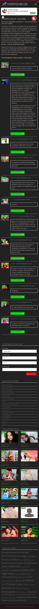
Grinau (4, 402)
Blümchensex (9, 556)
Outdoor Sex (21, 584)
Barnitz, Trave (30, 63)
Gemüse (5, 570)
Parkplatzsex (31, 584)
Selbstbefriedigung (7, 595)
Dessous (6, 559)
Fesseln (32, 560)
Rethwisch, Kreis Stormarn (10, 404)
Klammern (26, 574)
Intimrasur (18, 574)
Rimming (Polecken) (22, 588)
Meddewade (6, 396)
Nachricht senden (17, 74)
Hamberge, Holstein (8, 413)
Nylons (30, 580)
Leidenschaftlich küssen (8, 581)
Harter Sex (28, 570)
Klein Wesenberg (7, 390)
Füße (17, 566)
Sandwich (24, 592)
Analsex (5, 552)
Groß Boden (6, 418)
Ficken (4, 563)
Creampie (31, 556)
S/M (17, 592)
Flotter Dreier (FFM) (19, 563)
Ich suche (5, 348)
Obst (3, 584)
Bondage (22, 556)
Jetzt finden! (32, 374)
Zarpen (4, 421)
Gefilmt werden (25, 567)
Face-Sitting (24, 560)
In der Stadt (5, 366)
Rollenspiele (8, 591)
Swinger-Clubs (12, 597)
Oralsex (11, 584)
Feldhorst (5, 424)
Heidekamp (5, 410)
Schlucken (32, 592)
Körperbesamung (9, 577)
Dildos (15, 559)
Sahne (20, 592)
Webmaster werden (28, 606)
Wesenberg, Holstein (8, 393)
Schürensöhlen (6, 407)
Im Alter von (5, 355)
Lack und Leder (25, 577)
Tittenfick (20, 597)
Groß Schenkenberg (8, 399)
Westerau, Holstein (7, 388)
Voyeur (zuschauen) (10, 600)
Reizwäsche (8, 588)
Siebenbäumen (6, 416)
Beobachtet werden (19, 552)
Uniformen (31, 597)
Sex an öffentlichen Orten (22, 594)
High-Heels (8, 573)
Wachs (23, 600)
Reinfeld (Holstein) (7, 385)
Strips (6, 597)
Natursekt (20, 580)
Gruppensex (15, 570)
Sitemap (19, 606)
